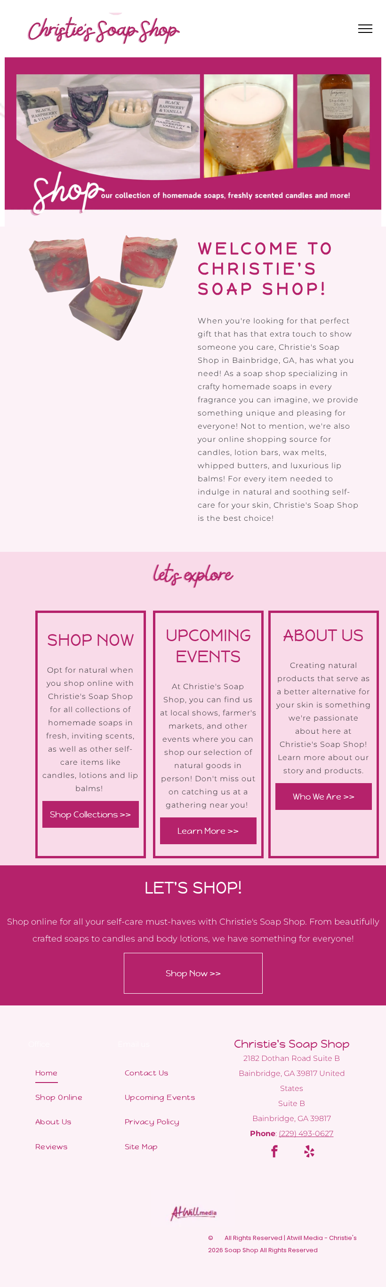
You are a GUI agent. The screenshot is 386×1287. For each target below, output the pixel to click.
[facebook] (274, 1152)
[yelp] (309, 1152)
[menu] (365, 28)
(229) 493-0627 (306, 1133)
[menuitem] (65, 1072)
